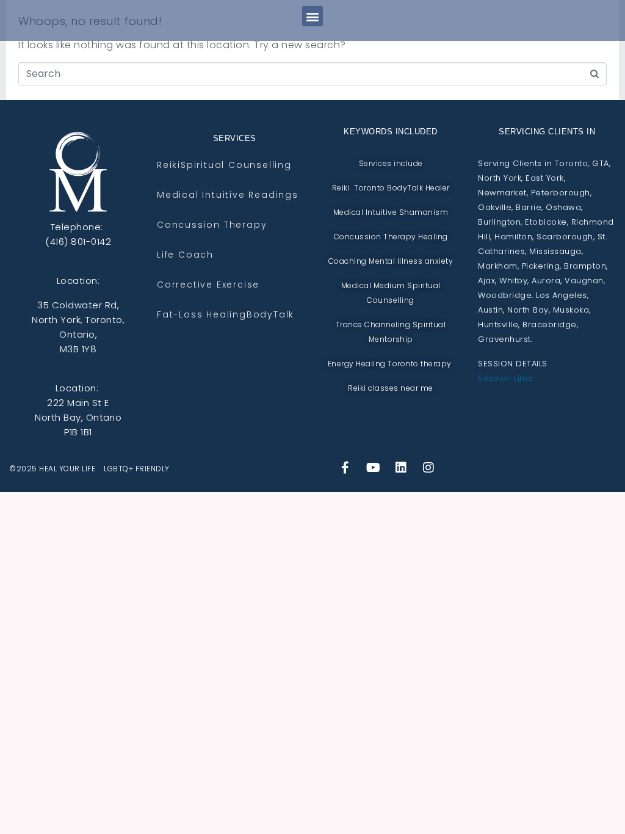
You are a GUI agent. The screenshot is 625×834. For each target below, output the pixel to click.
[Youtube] (373, 468)
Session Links (505, 378)
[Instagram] (429, 468)
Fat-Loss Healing (202, 315)
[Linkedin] (401, 468)
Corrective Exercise (208, 285)
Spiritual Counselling (236, 165)
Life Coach (185, 255)
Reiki (169, 165)
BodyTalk (270, 315)
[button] (312, 16)
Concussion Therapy (212, 225)
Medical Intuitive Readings (227, 195)
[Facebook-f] (345, 468)
